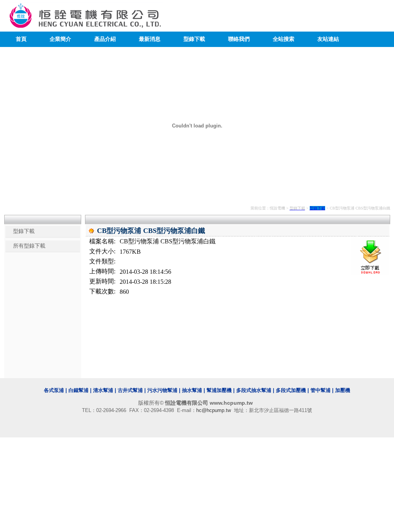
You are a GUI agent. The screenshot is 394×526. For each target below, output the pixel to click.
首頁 (21, 39)
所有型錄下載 (29, 246)
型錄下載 (194, 39)
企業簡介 (60, 39)
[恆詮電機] (85, 25)
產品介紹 (105, 39)
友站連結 (328, 39)
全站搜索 (283, 39)
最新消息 (149, 39)
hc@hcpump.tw (213, 410)
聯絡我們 (239, 39)
